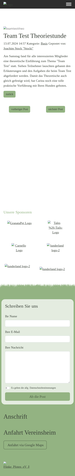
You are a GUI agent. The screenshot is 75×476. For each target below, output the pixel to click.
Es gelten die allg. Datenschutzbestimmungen (33, 388)
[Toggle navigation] (69, 4)
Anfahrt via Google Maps (26, 445)
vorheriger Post (19, 109)
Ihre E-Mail (12, 332)
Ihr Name (11, 316)
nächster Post (55, 109)
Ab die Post (37, 396)
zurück (9, 94)
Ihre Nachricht (14, 347)
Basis (44, 43)
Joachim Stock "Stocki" (18, 48)
